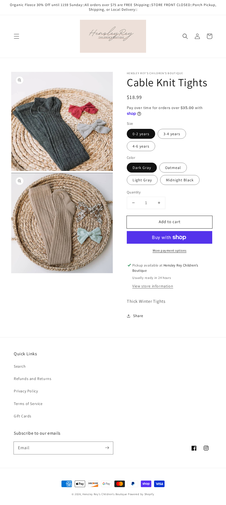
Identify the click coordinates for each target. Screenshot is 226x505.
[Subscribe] (107, 448)
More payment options (170, 250)
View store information (152, 286)
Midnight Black (180, 179)
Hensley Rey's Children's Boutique (104, 494)
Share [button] (138, 315)
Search (20, 366)
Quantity (134, 192)
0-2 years (141, 133)
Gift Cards (22, 416)
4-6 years (141, 146)
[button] (16, 36)
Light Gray (142, 179)
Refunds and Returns (32, 378)
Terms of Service (28, 403)
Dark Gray (142, 167)
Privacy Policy (26, 391)
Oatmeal (173, 167)
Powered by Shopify (141, 494)
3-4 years (171, 133)
